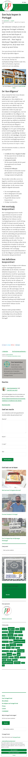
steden (14, 654)
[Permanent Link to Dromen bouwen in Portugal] (14, 495)
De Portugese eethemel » (19, 351)
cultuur (10, 635)
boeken (11, 632)
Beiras (22, 629)
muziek (8, 647)
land (7, 645)
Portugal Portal (16, 737)
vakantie (4, 659)
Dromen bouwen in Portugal (10, 514)
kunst (4, 645)
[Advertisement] (14, 330)
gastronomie (5, 641)
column (4, 635)
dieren (16, 635)
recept (4, 654)
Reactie (4, 419)
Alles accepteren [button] (14, 750)
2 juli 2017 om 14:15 (12, 390)
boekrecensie (18, 632)
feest (21, 638)
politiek (11, 651)
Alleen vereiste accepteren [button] (14, 752)
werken (23, 662)
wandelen (17, 662)
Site (3, 451)
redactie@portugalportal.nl (8, 741)
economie (20, 635)
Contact (4, 708)
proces (19, 356)
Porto (15, 651)
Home (3, 696)
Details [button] (14, 755)
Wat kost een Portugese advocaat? (11, 490)
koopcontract (14, 356)
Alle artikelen (5, 701)
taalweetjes (5, 657)
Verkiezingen (15, 659)
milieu (4, 647)
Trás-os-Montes (22, 657)
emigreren (12, 638)
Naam (4, 436)
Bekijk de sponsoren (7, 618)
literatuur (19, 645)
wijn (3, 665)
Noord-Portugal (5, 651)
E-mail (4, 444)
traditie (16, 657)
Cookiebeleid (5, 711)
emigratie (5, 638)
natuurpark (17, 647)
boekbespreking (5, 632)
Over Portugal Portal (7, 698)
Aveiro (17, 629)
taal (18, 654)
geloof (11, 641)
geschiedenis (19, 641)
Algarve (11, 629)
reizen (9, 654)
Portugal (21, 651)
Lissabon (12, 645)
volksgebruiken (8, 663)
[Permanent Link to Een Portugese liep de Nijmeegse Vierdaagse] (14, 519)
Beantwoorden (6, 405)
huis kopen (9, 356)
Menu (25, 2)
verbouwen (9, 659)
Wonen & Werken (9, 354)
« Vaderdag (5, 351)
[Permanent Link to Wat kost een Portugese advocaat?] (14, 471)
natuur (13, 647)
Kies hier (8, 594)
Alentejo (5, 629)
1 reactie (12, 20)
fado (17, 638)
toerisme (11, 657)
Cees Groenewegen (12, 388)
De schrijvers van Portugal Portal (10, 703)
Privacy (3, 706)
